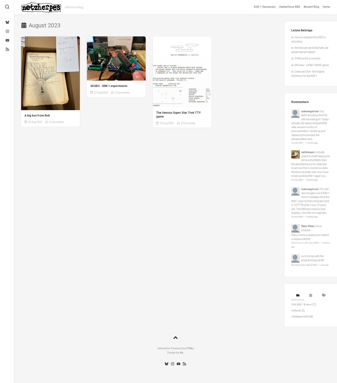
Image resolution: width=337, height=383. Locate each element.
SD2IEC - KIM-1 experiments (108, 86)
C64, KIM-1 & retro (301, 304)
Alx (181, 352)
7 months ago (311, 143)
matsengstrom (310, 111)
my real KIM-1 (297, 143)
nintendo (296, 310)
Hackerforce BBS (289, 6)
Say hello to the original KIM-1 (304, 265)
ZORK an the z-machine (307, 58)
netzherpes (307, 152)
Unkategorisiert (299, 316)
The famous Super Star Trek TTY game (178, 114)
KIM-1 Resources (265, 6)
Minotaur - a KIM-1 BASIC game (312, 65)
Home (326, 6)
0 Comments (56, 122)
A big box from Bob (37, 115)
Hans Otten (307, 226)
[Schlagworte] (323, 295)
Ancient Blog (311, 6)
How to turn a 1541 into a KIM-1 (305, 243)
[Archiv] (310, 295)
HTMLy (190, 348)
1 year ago (323, 265)
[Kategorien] (297, 295)
